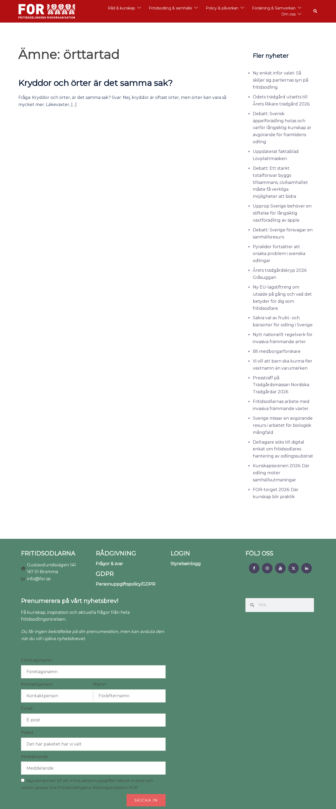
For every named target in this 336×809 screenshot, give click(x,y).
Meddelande (34, 756)
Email (27, 708)
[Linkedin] (306, 568)
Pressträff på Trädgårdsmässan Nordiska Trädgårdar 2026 (281, 385)
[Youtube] (280, 568)
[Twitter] (293, 568)
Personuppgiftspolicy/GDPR (125, 584)
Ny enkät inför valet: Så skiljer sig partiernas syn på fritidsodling (280, 80)
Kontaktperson (37, 684)
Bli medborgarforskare (277, 351)
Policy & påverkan (222, 8)
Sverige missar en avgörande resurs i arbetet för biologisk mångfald (283, 425)
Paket (27, 732)
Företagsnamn (36, 660)
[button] (315, 11)
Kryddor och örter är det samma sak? (95, 83)
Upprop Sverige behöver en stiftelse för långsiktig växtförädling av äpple (282, 213)
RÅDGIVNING (116, 553)
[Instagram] (267, 568)
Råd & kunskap (121, 8)
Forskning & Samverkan (274, 8)
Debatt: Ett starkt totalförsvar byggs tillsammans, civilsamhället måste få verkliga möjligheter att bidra (280, 182)
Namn (99, 684)
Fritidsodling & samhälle (170, 8)
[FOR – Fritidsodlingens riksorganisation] (46, 10)
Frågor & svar (109, 563)
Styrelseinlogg (186, 563)
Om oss (288, 14)
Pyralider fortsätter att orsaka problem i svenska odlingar (279, 253)
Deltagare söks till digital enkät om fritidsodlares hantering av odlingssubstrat (283, 449)
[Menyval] (254, 568)
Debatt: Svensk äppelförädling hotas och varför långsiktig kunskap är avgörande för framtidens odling (282, 128)
